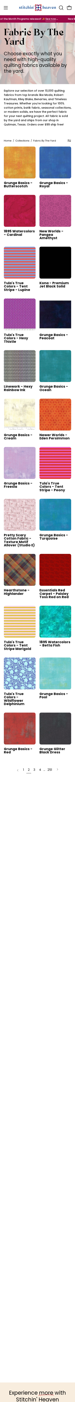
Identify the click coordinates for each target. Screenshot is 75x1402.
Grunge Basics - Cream (18, 436)
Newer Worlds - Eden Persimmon (54, 436)
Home (8, 140)
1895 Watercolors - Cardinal (19, 233)
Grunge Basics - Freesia (18, 485)
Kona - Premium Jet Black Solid (54, 284)
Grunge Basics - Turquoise (53, 537)
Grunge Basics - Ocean (53, 388)
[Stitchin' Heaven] (37, 7)
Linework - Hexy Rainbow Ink (18, 388)
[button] (60, 7)
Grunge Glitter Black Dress (52, 750)
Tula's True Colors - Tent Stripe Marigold (17, 645)
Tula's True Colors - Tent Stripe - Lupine (17, 286)
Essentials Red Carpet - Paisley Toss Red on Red (54, 594)
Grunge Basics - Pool (53, 695)
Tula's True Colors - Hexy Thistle (16, 338)
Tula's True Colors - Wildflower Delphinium (14, 699)
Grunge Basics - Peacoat (53, 336)
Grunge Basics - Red (18, 750)
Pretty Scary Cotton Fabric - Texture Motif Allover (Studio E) (19, 540)
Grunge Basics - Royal (53, 184)
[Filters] (69, 141)
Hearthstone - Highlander (17, 592)
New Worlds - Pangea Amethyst (51, 235)
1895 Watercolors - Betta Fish (54, 643)
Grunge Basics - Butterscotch (18, 184)
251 (50, 770)
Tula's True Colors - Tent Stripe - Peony (52, 487)
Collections (22, 140)
